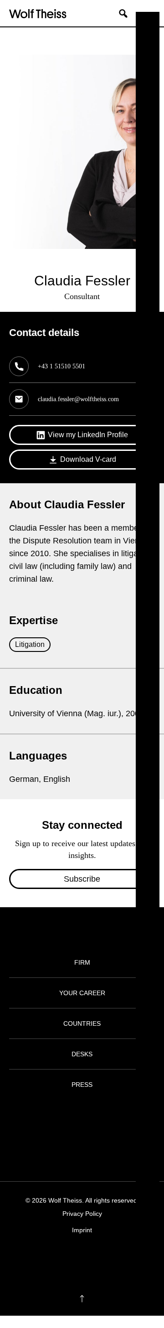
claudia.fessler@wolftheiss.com (78, 399)
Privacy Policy (82, 1213)
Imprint (82, 1230)
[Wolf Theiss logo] (38, 13)
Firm (82, 962)
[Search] (127, 13)
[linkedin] (91, 1258)
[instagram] (73, 1258)
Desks (82, 1054)
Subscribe (82, 879)
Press (82, 1084)
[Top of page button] (82, 1299)
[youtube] (109, 1258)
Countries (82, 1023)
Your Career (82, 993)
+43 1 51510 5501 (61, 366)
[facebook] (55, 1258)
